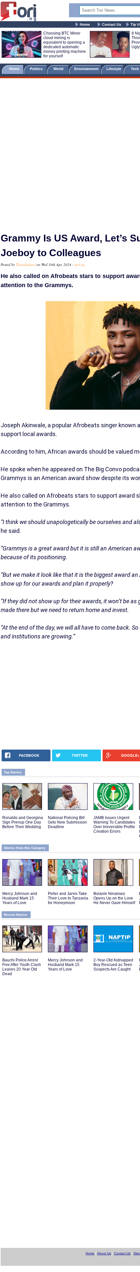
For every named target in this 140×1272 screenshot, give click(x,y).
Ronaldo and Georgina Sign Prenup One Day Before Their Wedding (22, 822)
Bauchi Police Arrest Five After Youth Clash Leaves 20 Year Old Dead (21, 967)
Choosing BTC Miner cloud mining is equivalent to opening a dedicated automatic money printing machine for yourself (64, 44)
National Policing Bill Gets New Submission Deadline (67, 822)
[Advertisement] (70, 152)
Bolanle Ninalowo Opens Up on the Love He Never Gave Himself (114, 898)
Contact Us (111, 24)
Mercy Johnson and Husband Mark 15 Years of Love (19, 898)
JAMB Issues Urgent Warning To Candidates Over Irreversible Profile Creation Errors (114, 824)
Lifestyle (114, 69)
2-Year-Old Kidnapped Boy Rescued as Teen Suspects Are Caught (113, 965)
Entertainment (86, 69)
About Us (104, 1253)
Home (85, 24)
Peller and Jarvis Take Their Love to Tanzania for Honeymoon (68, 898)
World (59, 69)
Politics (37, 69)
